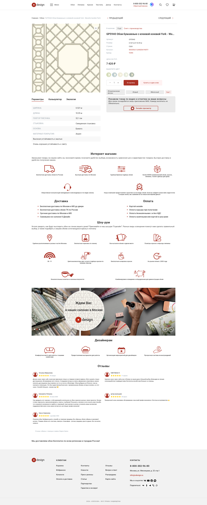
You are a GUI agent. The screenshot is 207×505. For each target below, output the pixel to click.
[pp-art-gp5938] (108, 74)
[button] (165, 329)
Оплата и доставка (64, 479)
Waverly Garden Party (138, 50)
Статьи (84, 479)
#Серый (135, 92)
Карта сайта (110, 479)
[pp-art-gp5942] (126, 74)
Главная (35, 18)
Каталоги (60, 475)
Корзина (59, 466)
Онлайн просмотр (143, 108)
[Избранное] (167, 4)
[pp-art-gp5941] (120, 74)
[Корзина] (173, 4)
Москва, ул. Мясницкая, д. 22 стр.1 (144, 471)
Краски (90, 5)
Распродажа (110, 475)
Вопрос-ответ (111, 470)
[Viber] (153, 485)
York (131, 53)
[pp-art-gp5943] (131, 74)
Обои (73, 5)
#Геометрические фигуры (114, 92)
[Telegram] (150, 485)
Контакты (118, 5)
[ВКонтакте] (143, 485)
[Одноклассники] (146, 485)
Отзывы (108, 466)
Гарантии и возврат (89, 488)
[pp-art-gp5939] (114, 74)
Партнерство (86, 484)
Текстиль (99, 5)
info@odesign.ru (136, 475)
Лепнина (81, 5)
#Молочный (155, 92)
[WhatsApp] (156, 485)
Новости (84, 470)
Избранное (61, 470)
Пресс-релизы (87, 475)
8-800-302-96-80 (140, 4)
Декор (108, 5)
